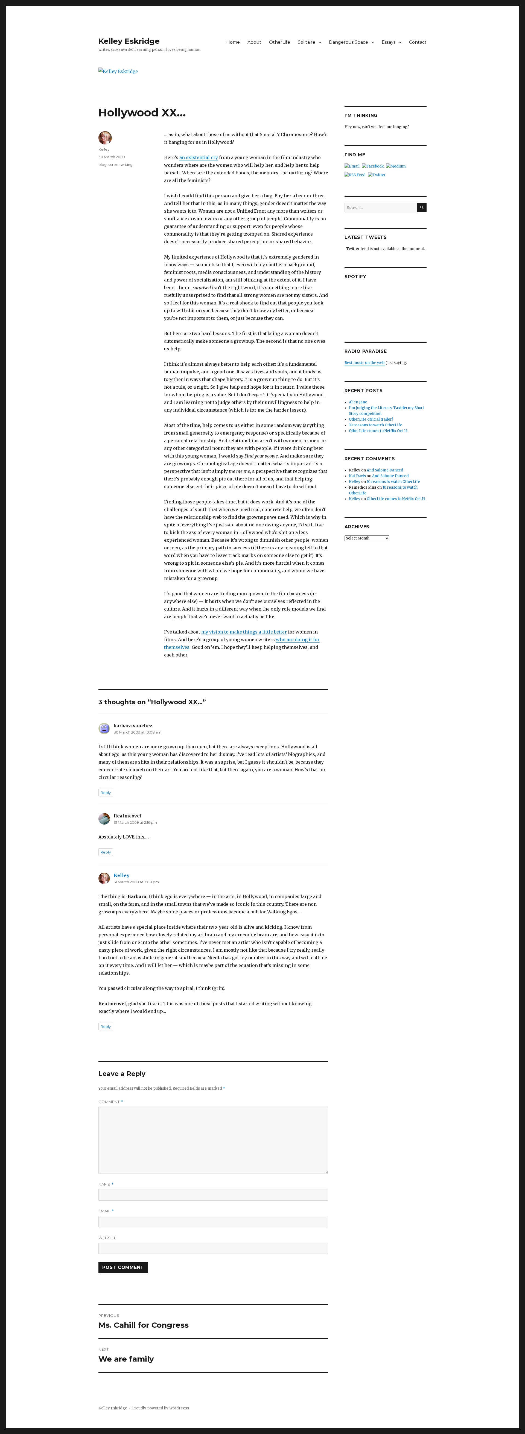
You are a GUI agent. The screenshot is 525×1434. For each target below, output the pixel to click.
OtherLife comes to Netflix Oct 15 (378, 431)
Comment (110, 1101)
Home (233, 42)
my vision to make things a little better (244, 632)
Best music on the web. (365, 362)
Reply (106, 792)
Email (106, 1211)
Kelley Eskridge (129, 41)
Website (107, 1238)
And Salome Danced (385, 470)
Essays (388, 42)
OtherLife (279, 42)
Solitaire (306, 42)
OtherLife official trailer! (371, 419)
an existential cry (198, 157)
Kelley (103, 149)
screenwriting (120, 164)
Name (106, 1184)
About (254, 42)
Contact (418, 42)
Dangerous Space (348, 42)
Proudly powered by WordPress (160, 1408)
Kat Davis (357, 476)
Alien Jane (358, 402)
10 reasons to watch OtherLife (375, 425)
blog (102, 164)
